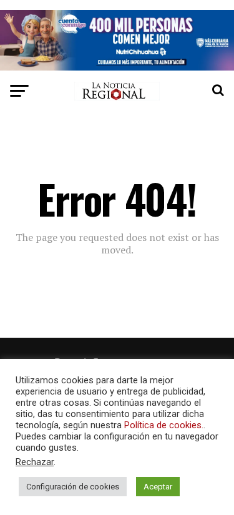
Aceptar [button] (158, 486)
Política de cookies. (163, 425)
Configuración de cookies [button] (72, 486)
